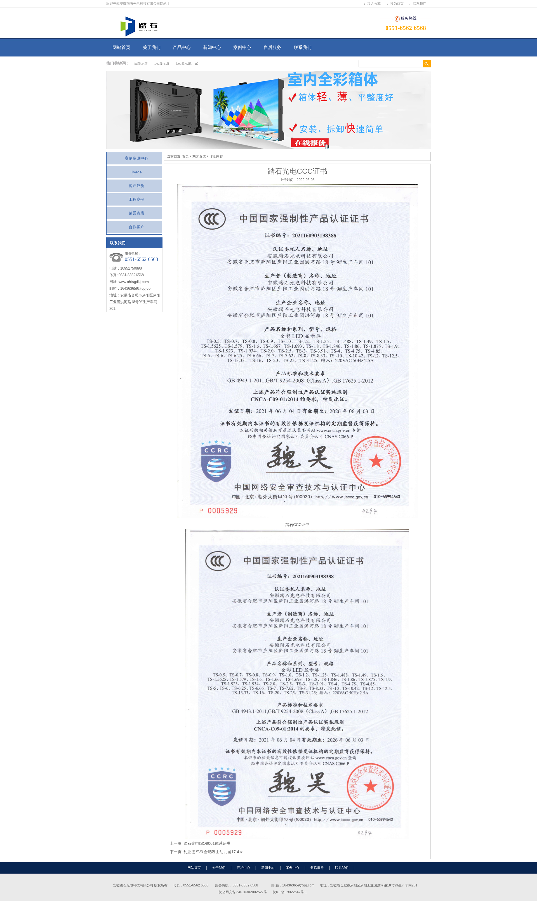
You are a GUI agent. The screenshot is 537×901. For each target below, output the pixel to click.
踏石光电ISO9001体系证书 (206, 843)
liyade (136, 172)
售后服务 (272, 47)
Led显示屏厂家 (187, 63)
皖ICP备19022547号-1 (290, 892)
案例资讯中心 (136, 158)
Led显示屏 (161, 63)
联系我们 (419, 4)
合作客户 (136, 227)
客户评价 (136, 185)
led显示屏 (141, 63)
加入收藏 (374, 4)
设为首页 (397, 4)
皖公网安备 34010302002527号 (243, 892)
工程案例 (136, 199)
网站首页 (121, 47)
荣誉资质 (136, 213)
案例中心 (242, 47)
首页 (185, 156)
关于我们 (152, 47)
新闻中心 (212, 47)
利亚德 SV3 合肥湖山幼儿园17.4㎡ (213, 852)
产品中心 (182, 47)
